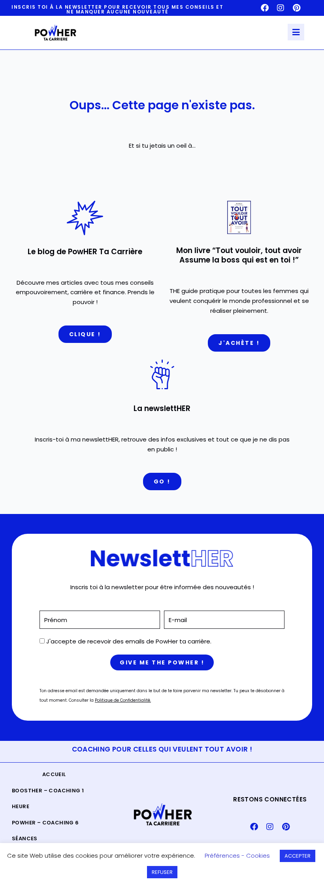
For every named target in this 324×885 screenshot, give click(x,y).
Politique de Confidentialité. (123, 700)
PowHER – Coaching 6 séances (45, 830)
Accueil (54, 774)
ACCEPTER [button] (297, 856)
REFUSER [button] (162, 872)
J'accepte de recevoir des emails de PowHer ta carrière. (128, 641)
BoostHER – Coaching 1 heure (48, 798)
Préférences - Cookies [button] (237, 855)
